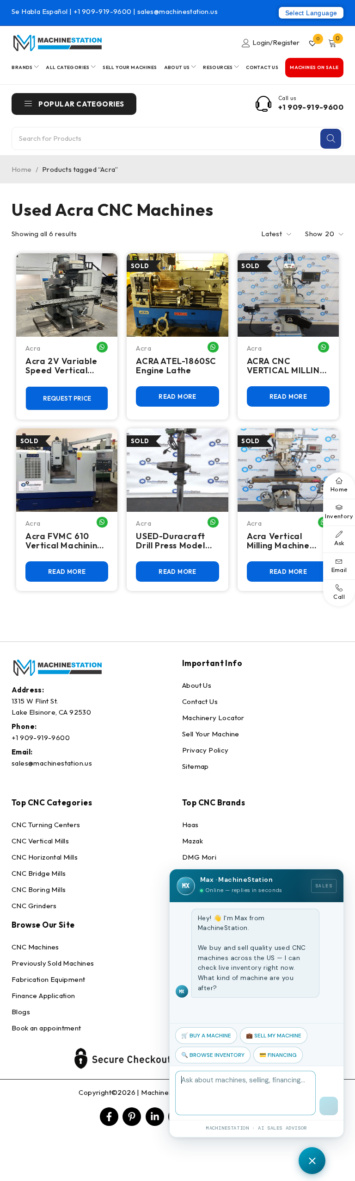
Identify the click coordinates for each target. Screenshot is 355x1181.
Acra (33, 348)
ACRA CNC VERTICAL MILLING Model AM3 (287, 366)
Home (22, 169)
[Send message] (328, 1106)
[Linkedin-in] (155, 1116)
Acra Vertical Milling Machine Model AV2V (278, 541)
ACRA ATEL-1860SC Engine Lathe (176, 366)
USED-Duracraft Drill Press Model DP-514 (170, 541)
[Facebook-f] (109, 1116)
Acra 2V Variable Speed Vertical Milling (61, 366)
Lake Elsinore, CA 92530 (51, 712)
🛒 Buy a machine (206, 1035)
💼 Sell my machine (273, 1035)
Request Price (67, 398)
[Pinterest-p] (131, 1116)
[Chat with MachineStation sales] (312, 1160)
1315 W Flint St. (35, 701)
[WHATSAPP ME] (102, 347)
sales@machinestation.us (177, 11)
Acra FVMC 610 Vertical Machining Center (64, 541)
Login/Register (276, 42)
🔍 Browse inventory (213, 1055)
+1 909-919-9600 (103, 11)
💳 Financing (278, 1055)
